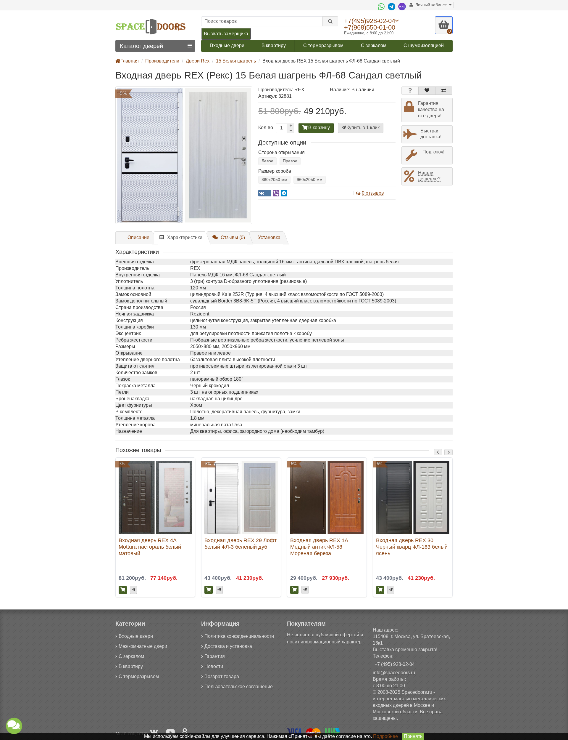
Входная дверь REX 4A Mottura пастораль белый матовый (150, 546)
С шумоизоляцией (424, 45)
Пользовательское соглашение (238, 686)
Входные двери (227, 45)
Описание (138, 237)
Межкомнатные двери (143, 646)
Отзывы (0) (233, 237)
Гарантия (214, 656)
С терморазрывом (323, 45)
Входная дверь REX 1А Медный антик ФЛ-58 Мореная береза (319, 546)
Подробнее (385, 736)
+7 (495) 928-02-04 (395, 664)
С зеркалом (373, 45)
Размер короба (274, 171)
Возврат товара (221, 676)
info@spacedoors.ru (394, 672)
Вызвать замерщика (226, 33)
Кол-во (265, 127)
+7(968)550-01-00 (369, 27)
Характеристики (184, 237)
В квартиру (274, 45)
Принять (413, 736)
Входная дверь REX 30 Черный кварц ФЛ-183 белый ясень (412, 546)
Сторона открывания (281, 152)
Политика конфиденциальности (239, 636)
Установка (269, 237)
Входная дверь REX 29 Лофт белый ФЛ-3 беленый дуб (240, 543)
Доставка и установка (228, 646)
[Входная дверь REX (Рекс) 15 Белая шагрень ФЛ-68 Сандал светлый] (183, 155)
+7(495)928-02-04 (369, 20)
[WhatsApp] (382, 6)
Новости (213, 666)
